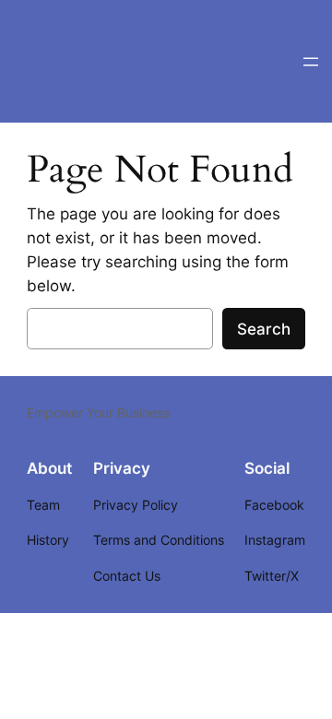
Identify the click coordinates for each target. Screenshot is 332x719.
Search (263, 329)
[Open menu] (311, 62)
